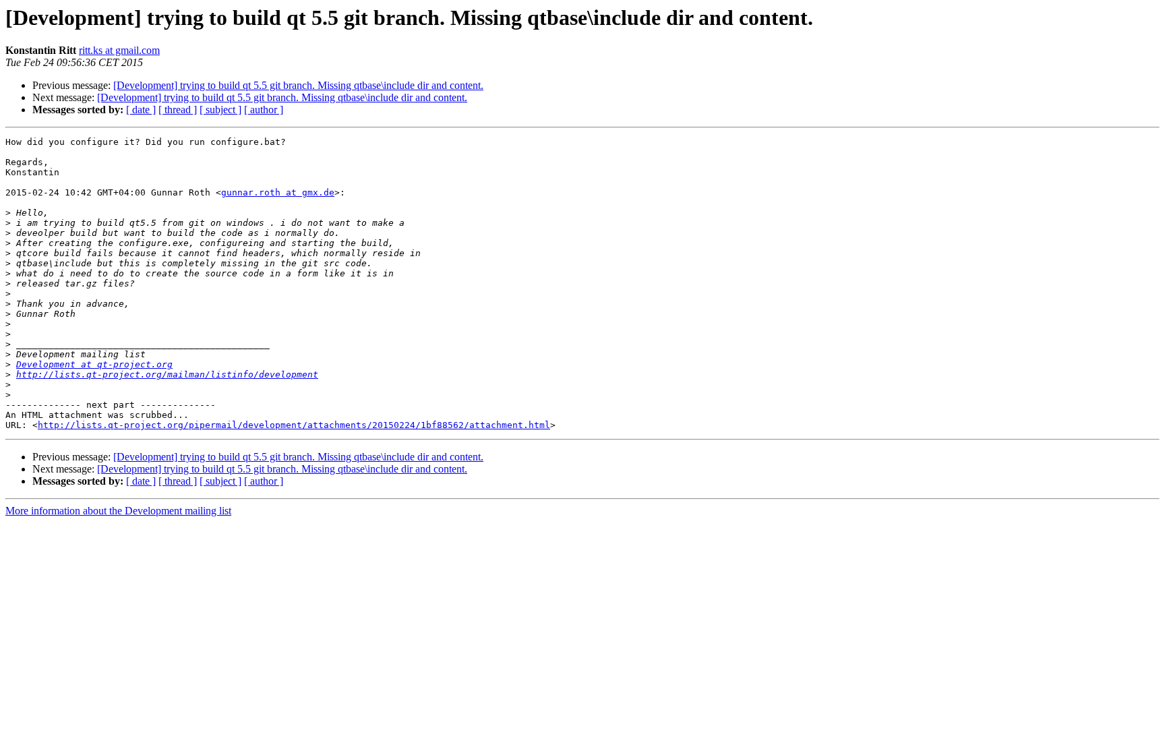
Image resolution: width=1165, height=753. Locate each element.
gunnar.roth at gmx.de (277, 192)
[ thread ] (177, 109)
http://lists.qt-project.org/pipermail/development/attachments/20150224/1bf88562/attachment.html (294, 425)
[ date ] (141, 109)
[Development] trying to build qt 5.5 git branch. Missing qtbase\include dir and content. (298, 85)
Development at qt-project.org (94, 364)
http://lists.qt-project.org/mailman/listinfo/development (167, 374)
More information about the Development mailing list (118, 510)
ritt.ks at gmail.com (119, 50)
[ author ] (263, 109)
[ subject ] (220, 109)
